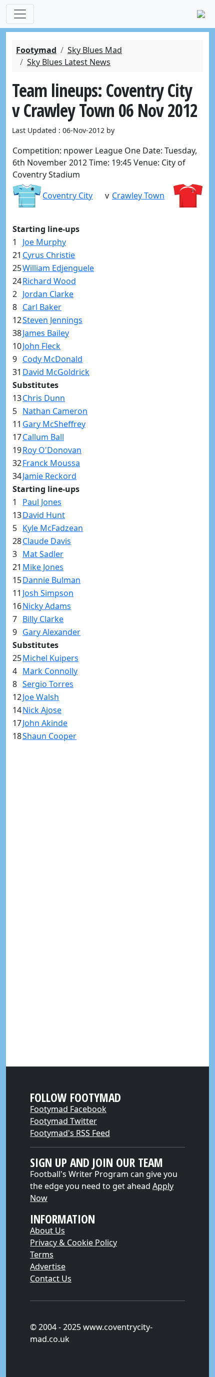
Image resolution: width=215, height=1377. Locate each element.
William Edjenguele (58, 268)
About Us (47, 1230)
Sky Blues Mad (95, 50)
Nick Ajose (42, 710)
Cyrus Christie (48, 255)
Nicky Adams (46, 606)
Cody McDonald (52, 359)
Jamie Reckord (49, 476)
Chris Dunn (43, 398)
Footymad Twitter (63, 1121)
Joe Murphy (44, 242)
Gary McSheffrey (54, 424)
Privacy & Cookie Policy (73, 1242)
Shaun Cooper (49, 736)
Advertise (48, 1266)
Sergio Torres (48, 684)
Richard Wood (49, 281)
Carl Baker (42, 307)
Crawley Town (138, 195)
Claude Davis (46, 541)
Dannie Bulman (51, 580)
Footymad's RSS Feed (70, 1133)
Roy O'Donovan (52, 450)
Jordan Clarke (48, 294)
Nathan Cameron (55, 411)
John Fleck (41, 346)
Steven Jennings (52, 320)
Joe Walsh (40, 697)
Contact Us (51, 1278)
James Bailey (45, 333)
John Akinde (45, 723)
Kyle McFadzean (52, 528)
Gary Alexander (51, 632)
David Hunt (43, 515)
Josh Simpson (48, 593)
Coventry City (67, 195)
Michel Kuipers (50, 658)
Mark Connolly (50, 671)
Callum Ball (43, 437)
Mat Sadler (43, 554)
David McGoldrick (56, 372)
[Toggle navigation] (20, 14)
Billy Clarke (43, 619)
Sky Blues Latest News (68, 62)
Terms (42, 1254)
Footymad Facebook (68, 1109)
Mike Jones (43, 567)
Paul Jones (42, 502)
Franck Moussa (51, 463)
